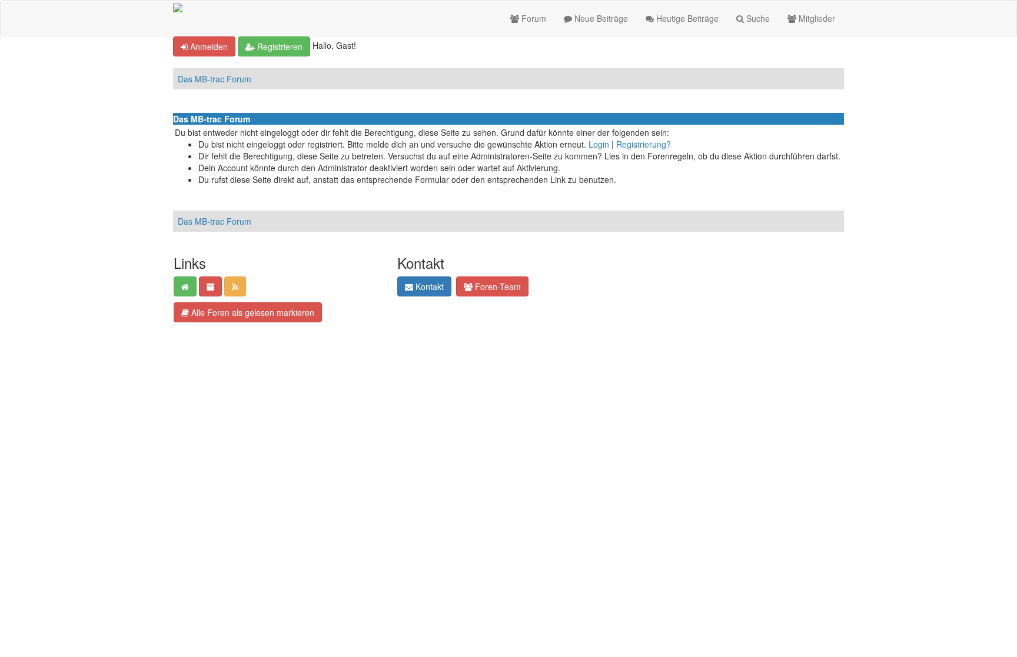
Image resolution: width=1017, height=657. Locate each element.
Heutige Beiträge (686, 18)
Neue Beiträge (600, 18)
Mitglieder (815, 18)
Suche (757, 18)
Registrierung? (643, 144)
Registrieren (279, 46)
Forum (532, 18)
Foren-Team (497, 286)
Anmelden (208, 46)
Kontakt (428, 286)
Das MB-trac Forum (214, 79)
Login (599, 144)
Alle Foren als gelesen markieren (251, 312)
